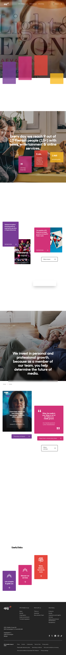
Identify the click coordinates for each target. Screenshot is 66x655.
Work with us (33, 3)
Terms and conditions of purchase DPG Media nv (28, 650)
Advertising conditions (37, 647)
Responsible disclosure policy (23, 647)
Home (4, 384)
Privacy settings (44, 650)
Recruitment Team (39, 615)
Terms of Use (37, 644)
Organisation (22, 615)
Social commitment (24, 617)
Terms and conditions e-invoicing (51, 647)
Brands (21, 613)
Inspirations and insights (55, 615)
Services (51, 617)
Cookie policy (30, 644)
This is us (36, 611)
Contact (23, 644)
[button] (49, 259)
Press (18, 644)
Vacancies (36, 613)
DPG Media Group (23, 3)
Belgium (57, 3)
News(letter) (52, 622)
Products (51, 611)
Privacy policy (45, 644)
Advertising (41, 3)
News (20, 611)
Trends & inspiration (24, 619)
